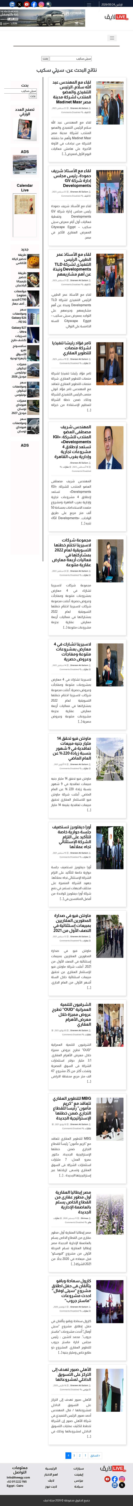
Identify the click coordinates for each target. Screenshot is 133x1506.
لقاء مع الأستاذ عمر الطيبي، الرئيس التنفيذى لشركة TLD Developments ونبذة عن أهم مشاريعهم (72, 264)
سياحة (78, 1486)
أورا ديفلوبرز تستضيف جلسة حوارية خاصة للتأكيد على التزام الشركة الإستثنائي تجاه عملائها (71, 837)
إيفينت (78, 1474)
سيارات (78, 1468)
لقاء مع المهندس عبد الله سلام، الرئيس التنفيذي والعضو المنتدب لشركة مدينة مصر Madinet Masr (71, 92)
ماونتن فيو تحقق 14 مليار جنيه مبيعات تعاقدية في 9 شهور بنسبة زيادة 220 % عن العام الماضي (72, 748)
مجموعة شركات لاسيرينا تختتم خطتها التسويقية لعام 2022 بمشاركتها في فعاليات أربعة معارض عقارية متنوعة (71, 552)
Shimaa (84, 1218)
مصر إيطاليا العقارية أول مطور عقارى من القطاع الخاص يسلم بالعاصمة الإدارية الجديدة (73, 1202)
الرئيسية (51, 1468)
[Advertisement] (25, 500)
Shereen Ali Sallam (79, 108)
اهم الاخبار (51, 1474)
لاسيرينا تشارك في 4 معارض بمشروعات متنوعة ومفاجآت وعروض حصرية (72, 651)
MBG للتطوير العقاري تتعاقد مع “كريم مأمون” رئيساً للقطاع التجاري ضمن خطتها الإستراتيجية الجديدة (72, 1108)
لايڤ (86, 112)
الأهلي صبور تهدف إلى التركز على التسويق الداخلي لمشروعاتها (71, 1374)
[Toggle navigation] (89, 4)
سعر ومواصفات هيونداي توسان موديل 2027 (19, 427)
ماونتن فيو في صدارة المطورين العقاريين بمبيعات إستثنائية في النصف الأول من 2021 (72, 923)
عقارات (85, 363)
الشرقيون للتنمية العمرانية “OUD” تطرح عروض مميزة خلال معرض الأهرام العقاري (71, 1014)
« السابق (95, 1455)
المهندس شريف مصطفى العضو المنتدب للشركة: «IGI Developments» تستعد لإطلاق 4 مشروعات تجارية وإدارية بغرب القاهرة (72, 441)
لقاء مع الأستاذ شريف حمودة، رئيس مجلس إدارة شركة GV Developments (71, 178)
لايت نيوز (51, 1486)
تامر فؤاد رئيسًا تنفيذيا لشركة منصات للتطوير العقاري (71, 348)
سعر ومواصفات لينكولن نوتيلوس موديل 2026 (19, 390)
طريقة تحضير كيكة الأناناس (19, 259)
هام (89, 1222)
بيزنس (85, 1389)
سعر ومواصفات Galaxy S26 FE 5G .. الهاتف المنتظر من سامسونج (19, 322)
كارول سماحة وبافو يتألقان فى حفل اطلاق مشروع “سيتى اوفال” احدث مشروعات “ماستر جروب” (71, 1290)
